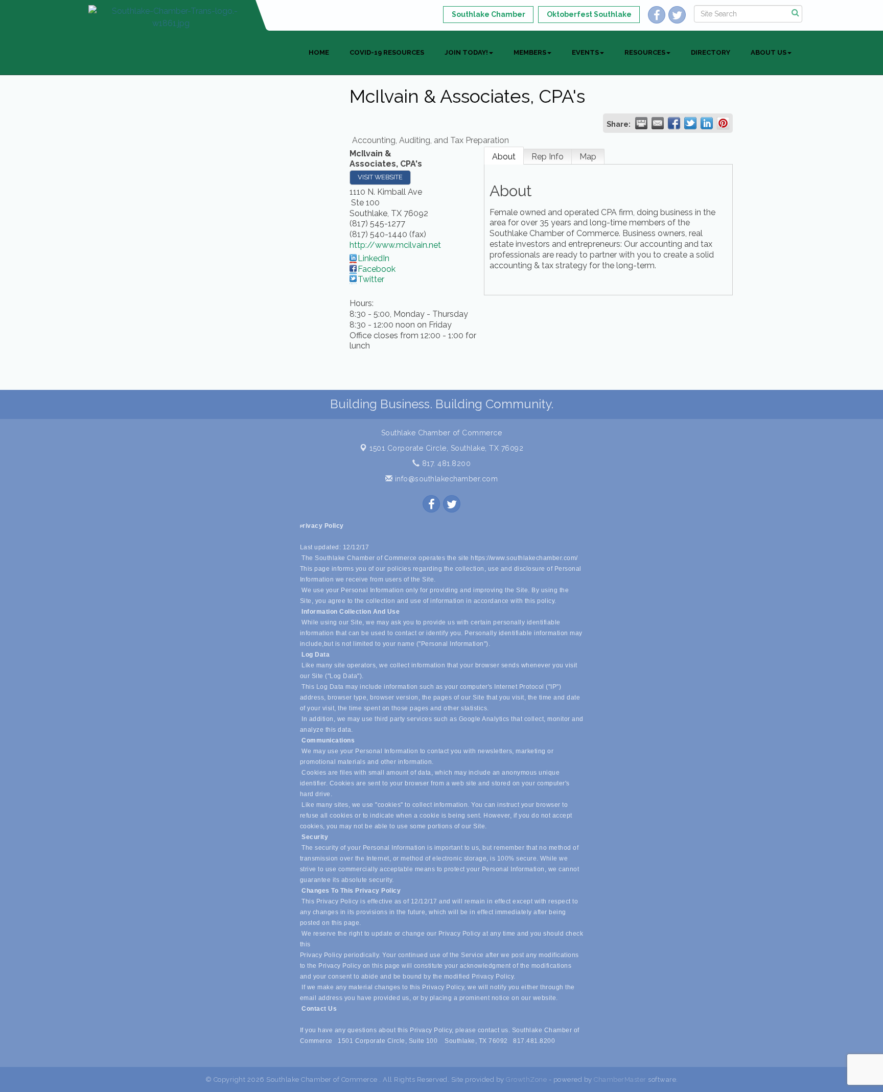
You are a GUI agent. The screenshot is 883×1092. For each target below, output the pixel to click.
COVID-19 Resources (387, 52)
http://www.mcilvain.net (395, 245)
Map (587, 156)
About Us (768, 52)
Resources (644, 52)
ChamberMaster (620, 1079)
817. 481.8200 (445, 463)
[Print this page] (641, 123)
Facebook (377, 269)
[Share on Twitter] (690, 123)
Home (319, 52)
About (504, 156)
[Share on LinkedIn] (707, 123)
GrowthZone (526, 1079)
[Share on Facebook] (674, 123)
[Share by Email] (658, 123)
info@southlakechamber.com (445, 479)
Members (530, 52)
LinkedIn (373, 258)
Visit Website (380, 177)
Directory (710, 52)
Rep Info (547, 156)
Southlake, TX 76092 (446, 448)
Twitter (371, 279)
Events (585, 52)
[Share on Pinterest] (723, 123)
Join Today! (466, 52)
